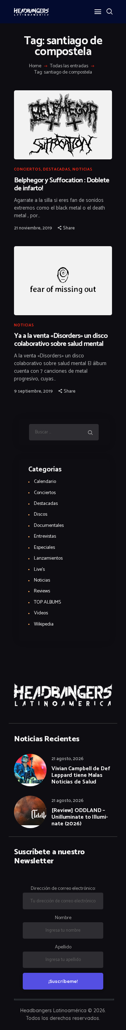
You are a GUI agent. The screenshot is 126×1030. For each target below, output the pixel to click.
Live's (39, 570)
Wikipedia (44, 624)
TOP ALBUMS (47, 602)
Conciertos (27, 169)
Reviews (42, 591)
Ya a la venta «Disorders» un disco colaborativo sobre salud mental (60, 340)
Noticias (82, 169)
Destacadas (56, 169)
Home (35, 66)
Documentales (49, 526)
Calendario (45, 482)
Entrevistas (45, 536)
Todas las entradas (69, 66)
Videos (41, 613)
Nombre (63, 918)
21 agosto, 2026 (67, 759)
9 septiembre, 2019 (33, 391)
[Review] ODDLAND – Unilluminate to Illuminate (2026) (79, 817)
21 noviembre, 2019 (33, 228)
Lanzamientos (48, 558)
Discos (40, 514)
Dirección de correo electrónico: (63, 889)
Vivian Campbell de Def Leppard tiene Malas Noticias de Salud (80, 775)
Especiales (44, 548)
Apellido (63, 947)
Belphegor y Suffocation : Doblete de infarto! (61, 184)
